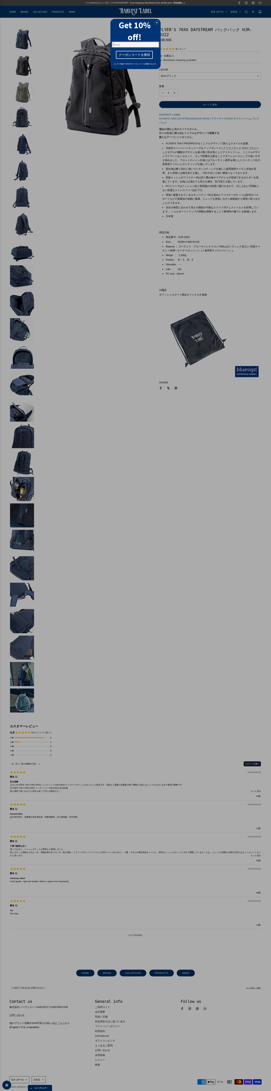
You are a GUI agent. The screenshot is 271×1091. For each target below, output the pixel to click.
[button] (157, 22)
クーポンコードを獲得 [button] (134, 55)
